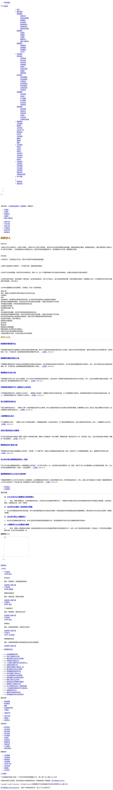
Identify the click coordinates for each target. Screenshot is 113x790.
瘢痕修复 (23, 73)
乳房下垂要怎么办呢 (12, 656)
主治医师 (9, 635)
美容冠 (19, 159)
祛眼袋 (22, 35)
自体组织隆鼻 (24, 18)
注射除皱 (19, 136)
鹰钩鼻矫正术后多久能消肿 (15, 658)
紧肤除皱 (19, 107)
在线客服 (7, 489)
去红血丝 (23, 102)
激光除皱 (23, 109)
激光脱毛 (19, 75)
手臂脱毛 (23, 81)
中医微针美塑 (21, 174)
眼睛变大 (23, 39)
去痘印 (22, 96)
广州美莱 (3, 773)
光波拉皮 (23, 117)
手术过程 (7, 224)
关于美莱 (19, 176)
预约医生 (7, 487)
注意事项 (7, 228)
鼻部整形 (19, 14)
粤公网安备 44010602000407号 (10, 787)
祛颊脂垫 (23, 47)
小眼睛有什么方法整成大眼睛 (18, 524)
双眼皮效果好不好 (12, 665)
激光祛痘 (23, 94)
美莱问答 (19, 183)
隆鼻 (5, 705)
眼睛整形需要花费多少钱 (10, 358)
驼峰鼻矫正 (23, 26)
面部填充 (19, 132)
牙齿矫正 (19, 153)
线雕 (18, 142)
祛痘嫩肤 (19, 92)
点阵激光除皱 (24, 119)
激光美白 (23, 58)
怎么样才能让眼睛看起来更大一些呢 (14, 459)
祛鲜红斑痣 (23, 68)
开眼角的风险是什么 (12, 660)
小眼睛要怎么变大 (7, 416)
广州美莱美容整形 (13, 206)
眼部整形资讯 (8, 649)
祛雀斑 (22, 66)
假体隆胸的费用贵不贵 (13, 671)
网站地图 (7, 2)
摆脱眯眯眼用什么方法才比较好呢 (13, 474)
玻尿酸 (19, 126)
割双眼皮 (7, 703)
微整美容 (19, 121)
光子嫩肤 (23, 98)
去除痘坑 (23, 104)
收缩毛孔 (23, 111)
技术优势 (7, 230)
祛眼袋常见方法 (11, 690)
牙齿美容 (19, 145)
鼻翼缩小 (23, 20)
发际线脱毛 (23, 85)
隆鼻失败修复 (24, 28)
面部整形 (19, 43)
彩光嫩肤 (23, 100)
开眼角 (22, 37)
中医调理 (19, 166)
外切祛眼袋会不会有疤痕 (14, 675)
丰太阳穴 (7, 770)
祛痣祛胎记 (7, 748)
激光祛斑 (23, 60)
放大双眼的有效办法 (8, 401)
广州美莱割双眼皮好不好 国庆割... (17, 688)
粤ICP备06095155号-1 (58, 780)
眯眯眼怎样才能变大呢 (9, 445)
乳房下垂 (7, 716)
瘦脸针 (19, 138)
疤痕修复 (7, 742)
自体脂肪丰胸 (8, 708)
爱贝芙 (19, 134)
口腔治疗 (19, 157)
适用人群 (7, 226)
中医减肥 (19, 170)
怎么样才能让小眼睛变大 (16, 517)
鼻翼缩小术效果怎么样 (13, 684)
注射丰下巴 (20, 130)
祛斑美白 (19, 56)
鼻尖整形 (23, 22)
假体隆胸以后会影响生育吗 (15, 677)
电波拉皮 (23, 113)
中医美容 (19, 161)
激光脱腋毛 (23, 77)
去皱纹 (22, 115)
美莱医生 (19, 181)
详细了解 (13, 585)
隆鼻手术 (23, 16)
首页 (18, 9)
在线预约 (7, 585)
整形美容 (19, 11)
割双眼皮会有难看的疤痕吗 (15, 681)
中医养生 (19, 164)
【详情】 (44, 352)
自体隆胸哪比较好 (12, 654)
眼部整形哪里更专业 (8, 344)
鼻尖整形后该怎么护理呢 (14, 669)
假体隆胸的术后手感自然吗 (15, 694)
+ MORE (3, 568)
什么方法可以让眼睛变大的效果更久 (20, 497)
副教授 (8, 589)
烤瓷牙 (19, 147)
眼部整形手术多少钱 (8, 373)
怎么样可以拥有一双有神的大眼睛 (19, 507)
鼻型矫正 (7, 720)
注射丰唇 (19, 128)
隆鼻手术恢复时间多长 (13, 692)
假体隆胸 (7, 701)
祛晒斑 (22, 71)
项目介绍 (7, 221)
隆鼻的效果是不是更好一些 (15, 667)
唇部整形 (23, 45)
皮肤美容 (19, 54)
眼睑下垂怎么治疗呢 (12, 679)
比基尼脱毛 (23, 88)
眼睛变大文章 (5, 337)
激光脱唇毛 (23, 83)
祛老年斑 (23, 62)
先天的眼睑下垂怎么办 (13, 673)
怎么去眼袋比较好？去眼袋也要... (17, 686)
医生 (8, 574)
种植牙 (19, 151)
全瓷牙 (19, 149)
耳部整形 (23, 49)
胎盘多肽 (19, 172)
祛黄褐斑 (23, 64)
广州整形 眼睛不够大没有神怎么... (17, 662)
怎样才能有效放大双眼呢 (10, 430)
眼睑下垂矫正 (24, 41)
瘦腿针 (19, 140)
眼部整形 (19, 30)
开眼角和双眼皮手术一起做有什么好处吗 (16, 387)
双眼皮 (22, 33)
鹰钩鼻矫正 (23, 24)
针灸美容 (19, 168)
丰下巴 (22, 52)
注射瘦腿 (7, 761)
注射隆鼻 (19, 123)
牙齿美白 (19, 155)
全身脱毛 (23, 90)
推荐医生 (7, 232)
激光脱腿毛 (23, 79)
